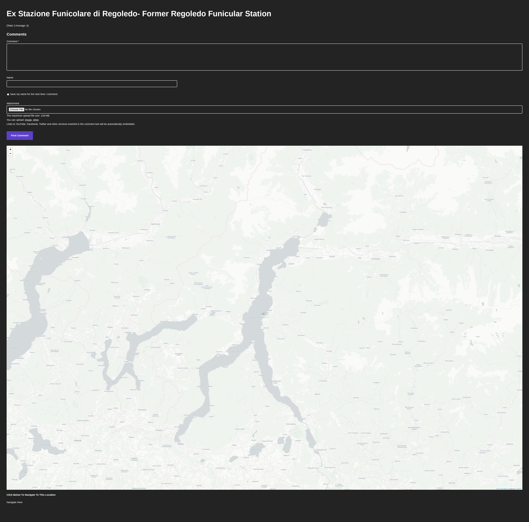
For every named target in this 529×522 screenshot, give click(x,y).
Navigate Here (14, 502)
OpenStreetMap (502, 489)
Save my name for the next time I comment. (34, 94)
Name (10, 77)
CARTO (519, 489)
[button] (264, 315)
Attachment (13, 103)
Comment (13, 41)
